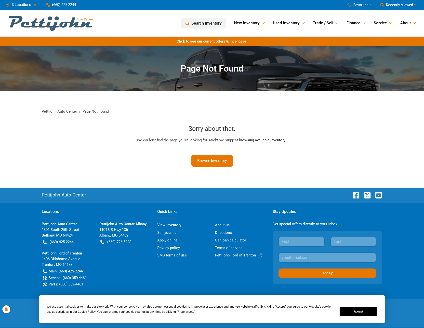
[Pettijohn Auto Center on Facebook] (354, 195)
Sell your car (167, 232)
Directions (223, 232)
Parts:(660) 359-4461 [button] (66, 284)
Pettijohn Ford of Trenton (235, 255)
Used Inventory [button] (286, 23)
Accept (358, 311)
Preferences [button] (185, 311)
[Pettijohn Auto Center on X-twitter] (365, 195)
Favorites (361, 5)
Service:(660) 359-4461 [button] (68, 278)
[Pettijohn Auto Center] (51, 23)
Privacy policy (168, 248)
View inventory (169, 225)
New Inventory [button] (247, 23)
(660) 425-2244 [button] (64, 4)
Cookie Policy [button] (86, 311)
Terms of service (228, 248)
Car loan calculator (230, 240)
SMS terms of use (172, 255)
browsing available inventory (262, 140)
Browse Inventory (212, 160)
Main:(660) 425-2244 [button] (66, 271)
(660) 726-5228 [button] (119, 242)
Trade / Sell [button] (323, 23)
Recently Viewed (399, 5)
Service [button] (380, 23)
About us (222, 225)
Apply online (167, 240)
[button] (23, 5)
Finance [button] (353, 23)
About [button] (405, 23)
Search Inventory (206, 23)
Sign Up (327, 273)
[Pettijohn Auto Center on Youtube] (376, 195)
